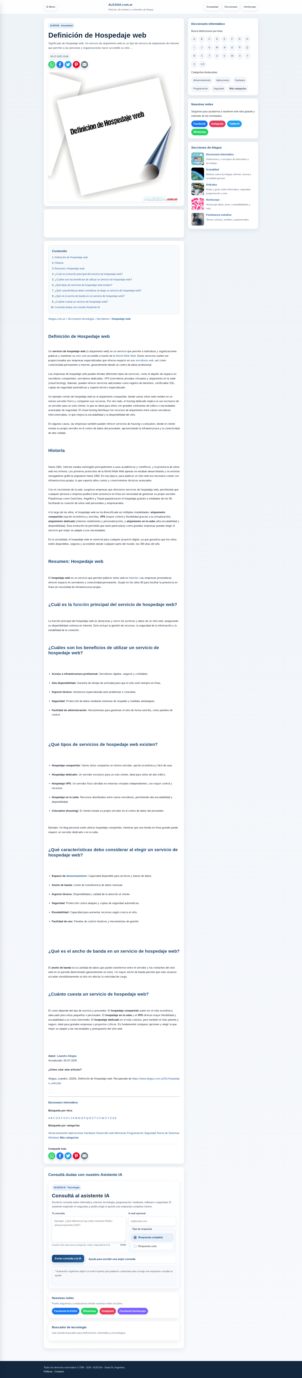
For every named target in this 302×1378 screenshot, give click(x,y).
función (81, 604)
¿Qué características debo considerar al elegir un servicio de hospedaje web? (98, 290)
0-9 (202, 64)
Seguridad (218, 88)
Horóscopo (250, 7)
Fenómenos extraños (219, 215)
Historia (59, 263)
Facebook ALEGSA (65, 1311)
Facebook (199, 123)
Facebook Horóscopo (133, 1311)
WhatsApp (89, 1311)
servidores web (145, 360)
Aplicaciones (222, 80)
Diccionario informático (220, 154)
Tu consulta (58, 1213)
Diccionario (231, 7)
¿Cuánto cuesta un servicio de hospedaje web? (81, 301)
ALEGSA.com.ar (120, 4)
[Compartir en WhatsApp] (51, 64)
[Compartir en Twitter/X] (68, 64)
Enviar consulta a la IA (68, 1258)
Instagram (108, 1311)
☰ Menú (50, 7)
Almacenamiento (202, 80)
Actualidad (212, 7)
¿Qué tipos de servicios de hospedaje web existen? (83, 285)
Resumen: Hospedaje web (69, 268)
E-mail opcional (137, 1213)
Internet (133, 577)
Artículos (211, 184)
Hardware (240, 80)
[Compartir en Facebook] (59, 64)
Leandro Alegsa (66, 1055)
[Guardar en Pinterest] (76, 64)
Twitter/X (234, 123)
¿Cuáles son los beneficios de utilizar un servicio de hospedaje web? (93, 279)
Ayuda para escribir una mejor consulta (112, 1259)
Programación (200, 88)
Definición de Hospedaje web (71, 257)
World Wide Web (126, 355)
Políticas (48, 1371)
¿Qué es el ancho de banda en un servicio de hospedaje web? (90, 296)
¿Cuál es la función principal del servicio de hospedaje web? (89, 274)
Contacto (59, 1371)
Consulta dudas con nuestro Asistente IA (77, 307)
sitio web (81, 355)
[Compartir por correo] (84, 64)
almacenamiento (76, 875)
